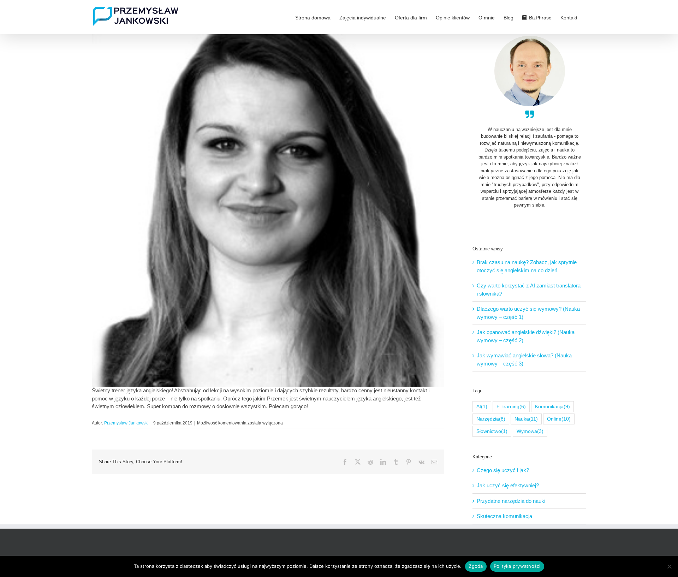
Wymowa (530, 431)
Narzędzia (490, 419)
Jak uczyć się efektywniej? (508, 485)
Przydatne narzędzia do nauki (511, 501)
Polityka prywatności (517, 566)
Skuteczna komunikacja (504, 516)
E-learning (511, 406)
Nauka (526, 419)
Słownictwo (491, 431)
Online (559, 419)
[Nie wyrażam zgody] (669, 566)
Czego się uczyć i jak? (503, 470)
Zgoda (476, 566)
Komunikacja (552, 406)
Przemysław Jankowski (126, 423)
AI (481, 406)
